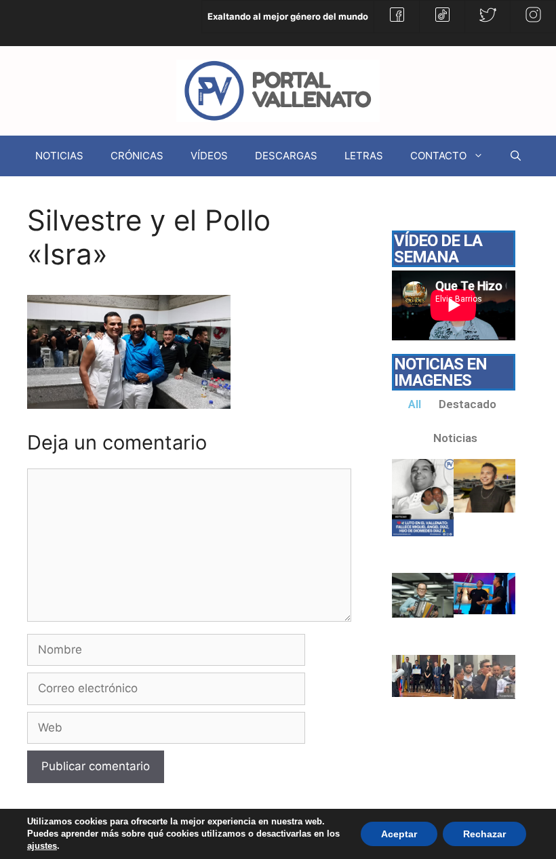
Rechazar (484, 833)
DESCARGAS (286, 155)
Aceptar (399, 833)
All (414, 404)
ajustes (42, 846)
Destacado (467, 404)
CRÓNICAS (137, 155)
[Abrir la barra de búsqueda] (515, 156)
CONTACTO (438, 155)
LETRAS (363, 155)
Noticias (455, 438)
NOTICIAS (59, 155)
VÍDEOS (209, 155)
